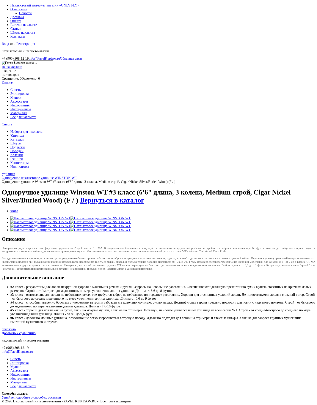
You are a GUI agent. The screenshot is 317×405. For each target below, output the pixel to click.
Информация (20, 105)
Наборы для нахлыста (26, 131)
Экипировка (19, 93)
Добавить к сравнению (19, 333)
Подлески (17, 147)
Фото (14, 211)
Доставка (17, 17)
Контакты (17, 36)
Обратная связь (71, 58)
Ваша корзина (12, 67)
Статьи (15, 28)
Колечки (16, 155)
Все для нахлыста (23, 117)
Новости (25, 13)
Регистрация (25, 44)
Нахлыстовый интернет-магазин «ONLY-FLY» (44, 5)
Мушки (15, 97)
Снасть (15, 90)
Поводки (17, 151)
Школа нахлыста (22, 32)
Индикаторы (19, 166)
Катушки (17, 139)
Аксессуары (19, 101)
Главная (7, 82)
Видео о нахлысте (23, 25)
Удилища (17, 135)
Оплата (15, 21)
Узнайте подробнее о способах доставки (31, 397)
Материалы (18, 113)
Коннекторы (19, 163)
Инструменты (20, 109)
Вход (5, 44)
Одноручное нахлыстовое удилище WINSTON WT (39, 178)
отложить (9, 329)
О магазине (18, 9)
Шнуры (16, 143)
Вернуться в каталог (112, 200)
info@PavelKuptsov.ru (44, 58)
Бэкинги (16, 159)
